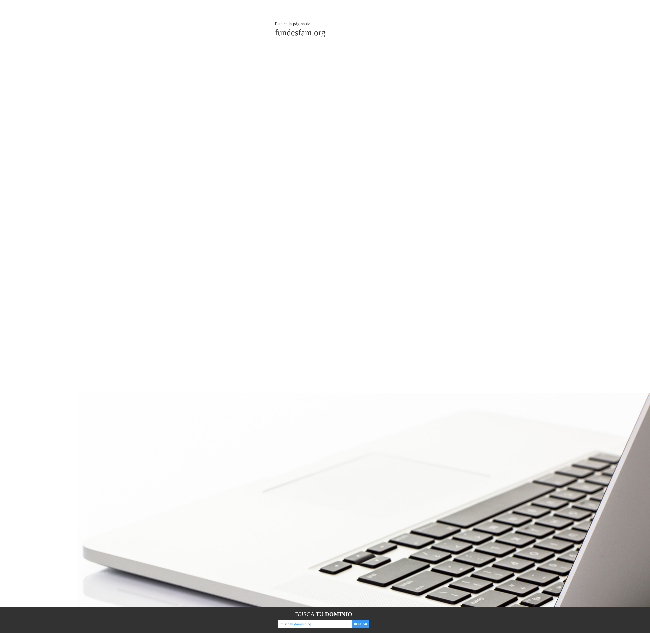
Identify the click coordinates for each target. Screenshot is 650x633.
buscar (360, 624)
